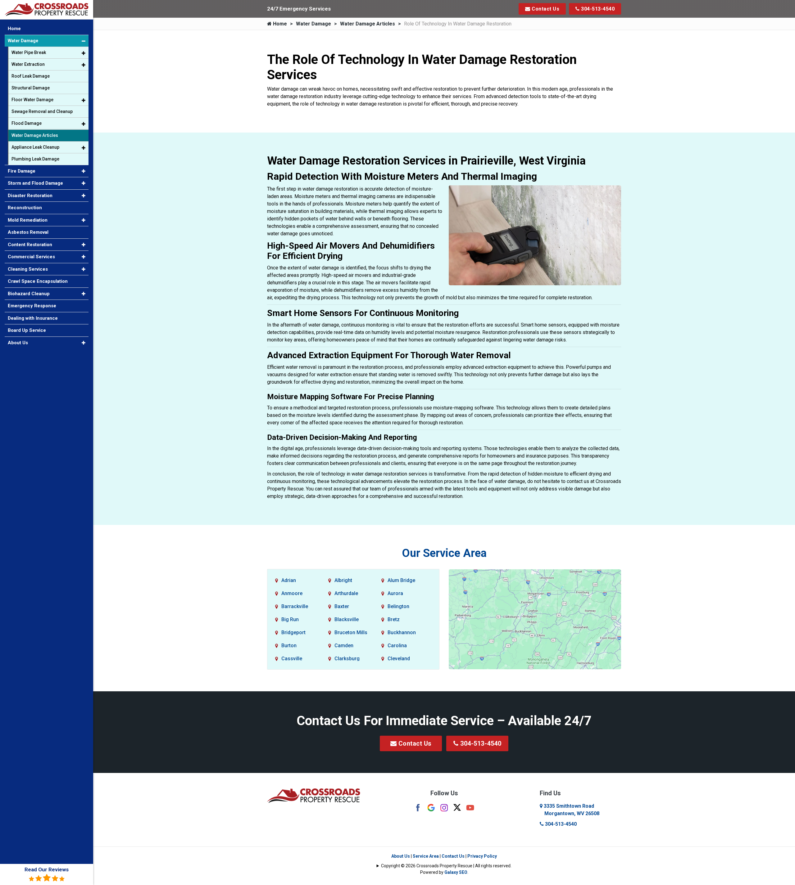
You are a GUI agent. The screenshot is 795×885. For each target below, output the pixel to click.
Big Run (290, 619)
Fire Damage (21, 171)
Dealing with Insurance (33, 318)
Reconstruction (25, 207)
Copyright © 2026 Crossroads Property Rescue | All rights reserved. (446, 865)
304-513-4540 (597, 9)
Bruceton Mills (350, 632)
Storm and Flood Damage (35, 183)
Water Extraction (28, 64)
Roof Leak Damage (30, 76)
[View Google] (431, 807)
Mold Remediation (28, 220)
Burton (289, 645)
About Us (400, 856)
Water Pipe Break (28, 52)
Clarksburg (347, 658)
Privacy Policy (482, 856)
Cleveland (399, 658)
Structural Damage (30, 87)
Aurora (395, 593)
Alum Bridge (401, 580)
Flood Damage (26, 123)
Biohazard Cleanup (29, 293)
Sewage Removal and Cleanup (42, 111)
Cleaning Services (28, 269)
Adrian (288, 580)
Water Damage (313, 24)
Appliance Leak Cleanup (35, 147)
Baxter (341, 606)
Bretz (394, 619)
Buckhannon (402, 632)
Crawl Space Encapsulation (38, 281)
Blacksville (346, 619)
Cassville (291, 658)
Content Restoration (30, 244)
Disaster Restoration (30, 195)
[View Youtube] (470, 807)
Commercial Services (31, 257)
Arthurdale (346, 593)
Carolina (397, 645)
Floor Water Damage (32, 99)
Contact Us (545, 9)
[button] (84, 41)
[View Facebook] (418, 807)
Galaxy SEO (455, 872)
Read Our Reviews (47, 869)
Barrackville (294, 606)
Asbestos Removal (28, 232)
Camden (343, 645)
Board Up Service (27, 330)
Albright (343, 580)
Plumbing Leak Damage (35, 158)
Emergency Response (32, 306)
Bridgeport (293, 632)
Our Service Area (444, 553)
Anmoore (291, 593)
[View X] (457, 807)
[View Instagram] (444, 807)
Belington (398, 606)
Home (279, 24)
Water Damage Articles (367, 24)
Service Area (426, 856)
